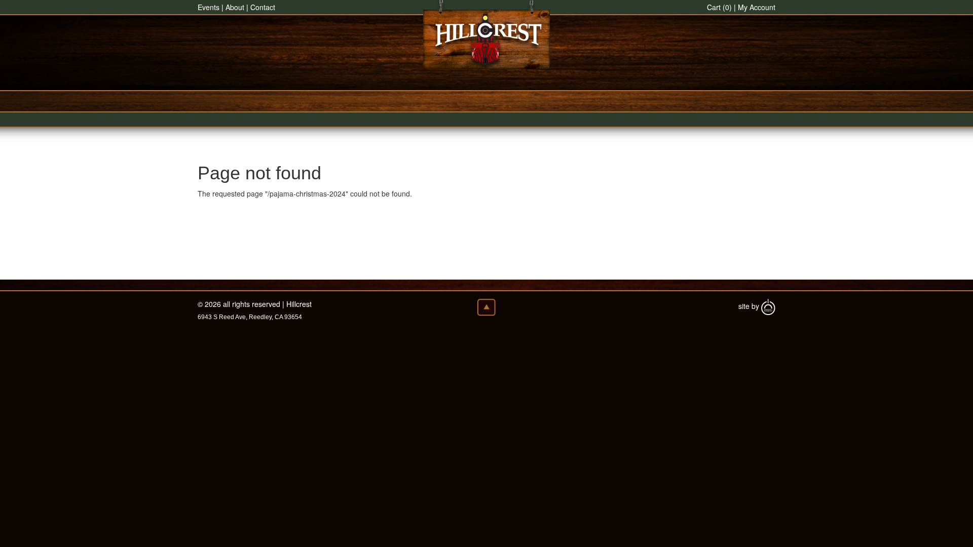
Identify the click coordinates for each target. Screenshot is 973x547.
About (235, 7)
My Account (756, 7)
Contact (262, 7)
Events (208, 7)
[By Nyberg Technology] (768, 306)
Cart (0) (719, 7)
